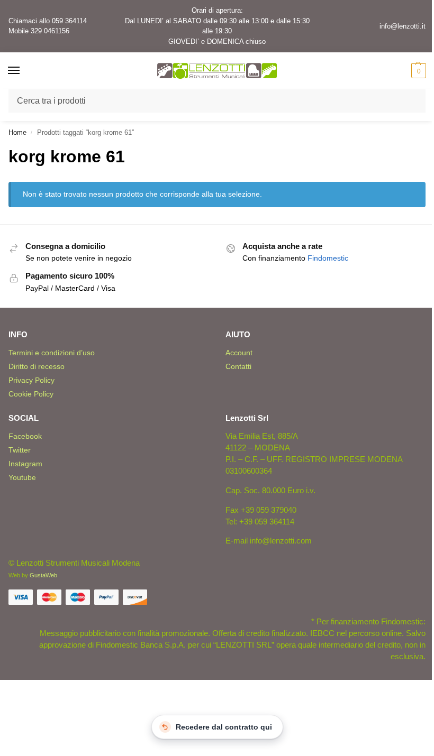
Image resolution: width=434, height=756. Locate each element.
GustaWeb (43, 575)
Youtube (22, 477)
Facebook (25, 436)
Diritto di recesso (36, 366)
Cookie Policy (30, 394)
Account (238, 352)
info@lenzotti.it (402, 26)
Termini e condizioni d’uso (51, 352)
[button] (417, 70)
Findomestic (328, 258)
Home (17, 132)
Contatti (238, 366)
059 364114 (69, 21)
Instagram (25, 463)
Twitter (19, 450)
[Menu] (24, 71)
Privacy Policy (31, 380)
